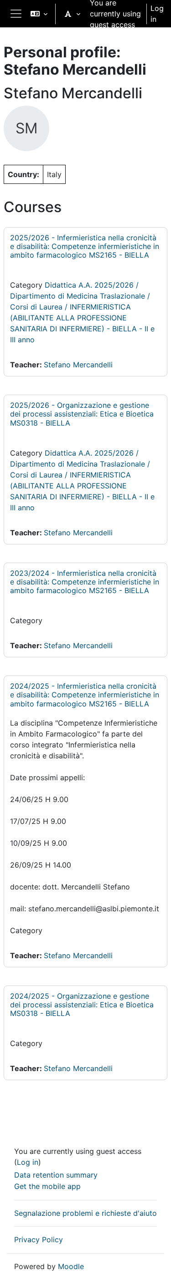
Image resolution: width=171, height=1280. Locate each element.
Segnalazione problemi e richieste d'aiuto (85, 1213)
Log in (157, 14)
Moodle (71, 1266)
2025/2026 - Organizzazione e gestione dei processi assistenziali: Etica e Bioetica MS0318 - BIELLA (82, 414)
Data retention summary (56, 1174)
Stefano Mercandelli (78, 364)
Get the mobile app (47, 1186)
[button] (39, 13)
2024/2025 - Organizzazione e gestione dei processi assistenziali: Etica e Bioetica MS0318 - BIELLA (82, 1004)
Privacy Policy (38, 1239)
